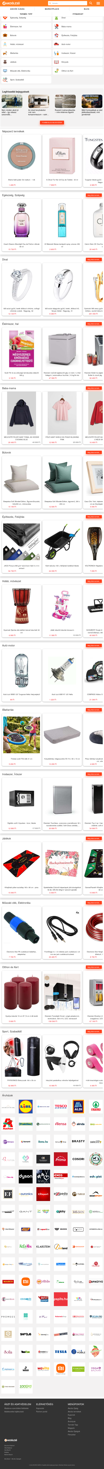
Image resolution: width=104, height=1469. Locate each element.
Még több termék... (94, 195)
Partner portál (41, 1411)
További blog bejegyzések (52, 122)
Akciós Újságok (74, 1431)
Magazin (71, 1428)
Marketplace (52, 9)
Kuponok (71, 1415)
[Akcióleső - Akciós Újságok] (11, 3)
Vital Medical (8, 1448)
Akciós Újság (73, 1408)
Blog (86, 9)
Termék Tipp (73, 1424)
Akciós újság (17, 9)
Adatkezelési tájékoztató (14, 1411)
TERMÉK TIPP (26, 14)
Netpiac (6, 1452)
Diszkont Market (9, 1445)
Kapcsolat (40, 1408)
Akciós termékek (74, 1411)
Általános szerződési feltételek (16, 1408)
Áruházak (71, 1421)
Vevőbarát (7, 1450)
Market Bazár (8, 1454)
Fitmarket (78, 14)
